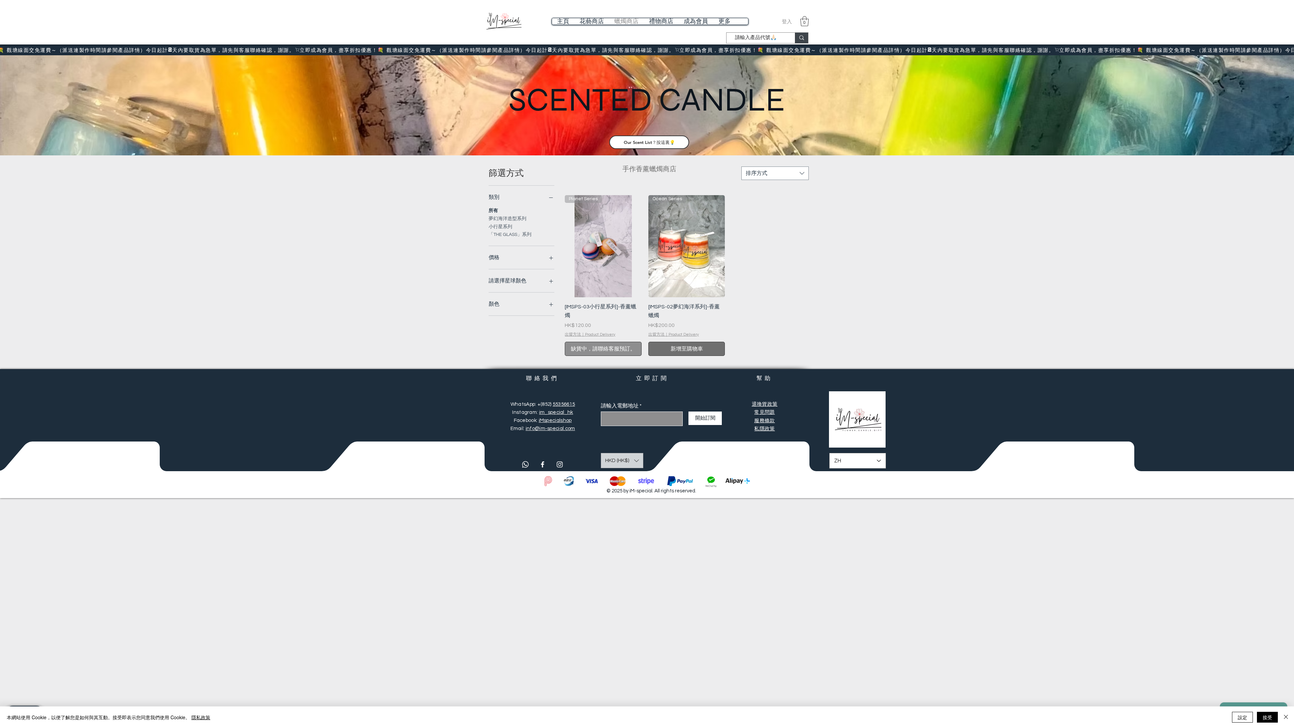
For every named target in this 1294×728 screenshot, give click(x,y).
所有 (493, 210)
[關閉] (1286, 717)
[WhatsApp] (525, 464)
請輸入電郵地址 (620, 405)
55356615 (564, 404)
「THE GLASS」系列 (510, 234)
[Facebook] (542, 464)
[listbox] (622, 460)
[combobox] (775, 173)
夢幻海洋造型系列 (507, 218)
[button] (804, 21)
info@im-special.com (550, 428)
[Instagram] (560, 464)
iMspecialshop (555, 420)
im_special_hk (556, 412)
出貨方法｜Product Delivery (590, 334)
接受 (1267, 717)
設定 (1242, 717)
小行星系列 (500, 226)
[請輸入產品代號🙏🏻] (801, 38)
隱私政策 (200, 717)
